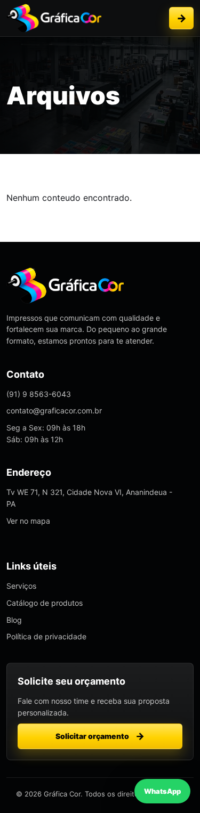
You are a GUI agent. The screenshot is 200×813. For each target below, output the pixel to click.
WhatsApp (162, 791)
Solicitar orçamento (181, 18)
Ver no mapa (28, 520)
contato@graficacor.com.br (54, 410)
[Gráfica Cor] (53, 18)
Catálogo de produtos (44, 602)
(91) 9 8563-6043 (38, 394)
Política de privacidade (46, 636)
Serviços (21, 585)
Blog (14, 619)
